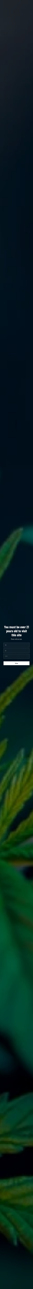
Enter (16, 663)
